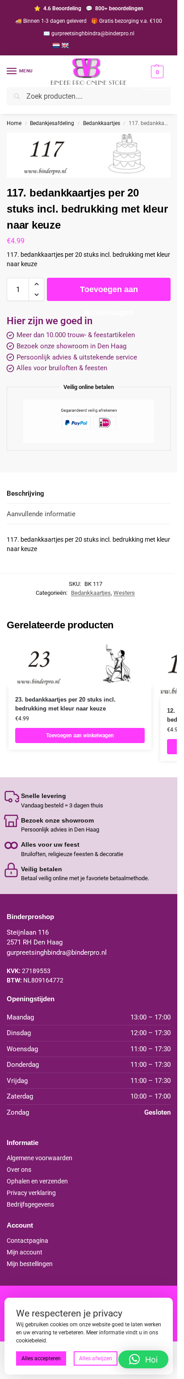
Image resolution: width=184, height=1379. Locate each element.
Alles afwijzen (95, 1358)
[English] (65, 45)
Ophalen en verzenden (37, 1181)
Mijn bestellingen (30, 1263)
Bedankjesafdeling (52, 123)
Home (14, 123)
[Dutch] (56, 45)
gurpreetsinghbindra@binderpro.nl (57, 953)
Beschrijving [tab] (25, 493)
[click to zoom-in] (89, 155)
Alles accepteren (41, 1358)
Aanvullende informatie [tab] (41, 514)
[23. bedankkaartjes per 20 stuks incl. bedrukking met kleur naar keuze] (79, 664)
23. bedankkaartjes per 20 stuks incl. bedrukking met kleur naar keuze (65, 704)
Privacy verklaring (31, 1192)
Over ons (19, 1169)
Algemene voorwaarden (39, 1158)
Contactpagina (27, 1240)
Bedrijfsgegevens (30, 1204)
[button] (156, 77)
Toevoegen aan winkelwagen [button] (80, 735)
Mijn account (24, 1252)
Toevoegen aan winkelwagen (109, 293)
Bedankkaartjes (101, 123)
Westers (124, 592)
